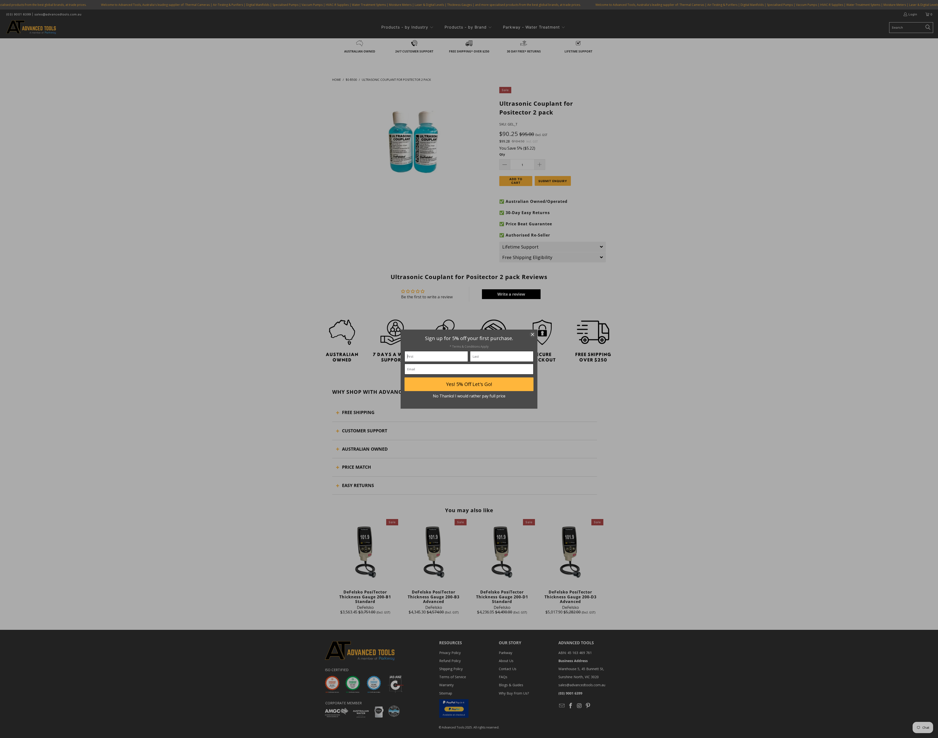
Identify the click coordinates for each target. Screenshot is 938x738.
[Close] (532, 334)
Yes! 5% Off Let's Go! (469, 384)
